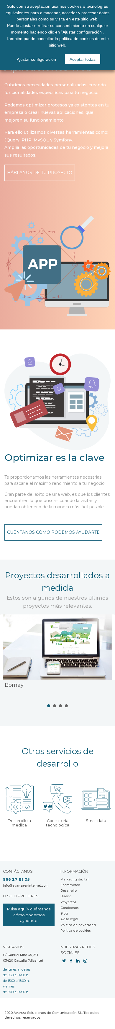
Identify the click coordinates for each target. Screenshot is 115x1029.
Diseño (65, 896)
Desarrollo (68, 891)
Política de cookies (75, 931)
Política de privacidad (78, 925)
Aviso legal (69, 919)
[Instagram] (85, 961)
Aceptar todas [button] (83, 59)
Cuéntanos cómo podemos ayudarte (53, 532)
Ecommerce (70, 885)
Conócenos (69, 908)
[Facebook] (71, 961)
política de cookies (76, 38)
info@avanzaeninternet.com (26, 886)
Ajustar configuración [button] (36, 59)
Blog (64, 913)
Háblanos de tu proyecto (39, 172)
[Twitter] (64, 961)
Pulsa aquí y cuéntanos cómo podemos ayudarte (28, 915)
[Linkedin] (78, 961)
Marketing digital (74, 879)
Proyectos (68, 902)
